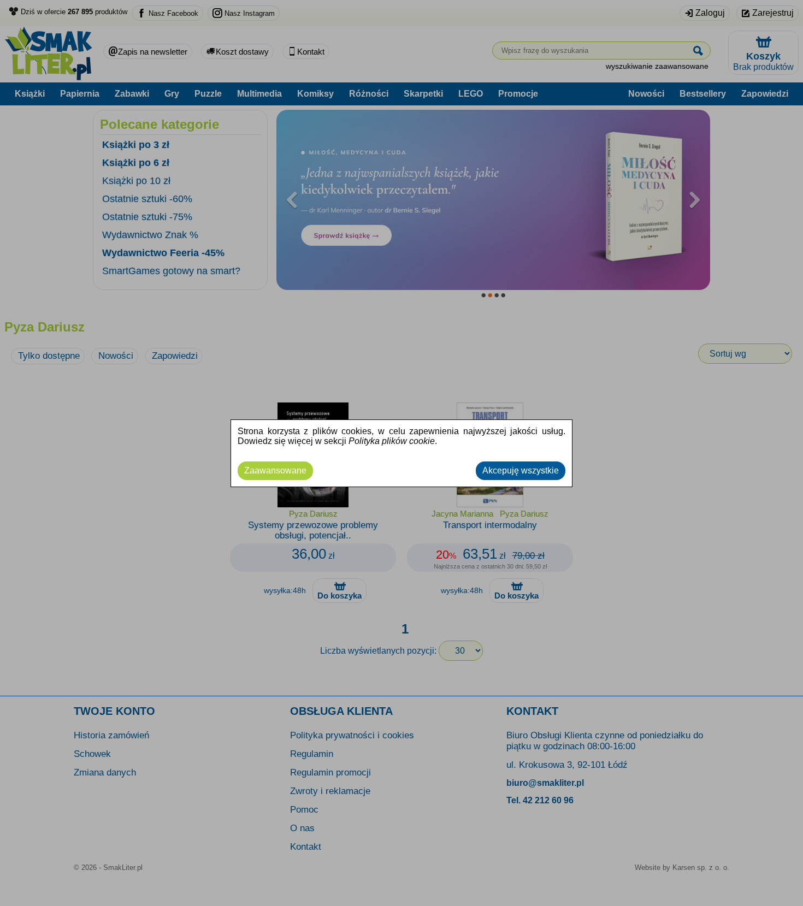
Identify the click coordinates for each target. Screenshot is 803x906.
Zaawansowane (275, 470)
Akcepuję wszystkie (520, 470)
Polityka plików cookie (392, 441)
